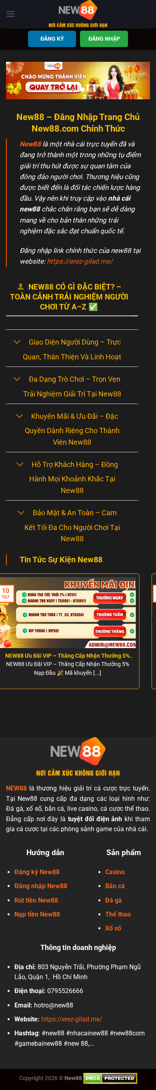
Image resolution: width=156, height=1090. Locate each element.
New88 (30, 144)
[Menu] (11, 14)
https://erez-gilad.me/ (80, 261)
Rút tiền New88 (36, 900)
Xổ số (113, 928)
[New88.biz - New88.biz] (78, 14)
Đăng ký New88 (37, 872)
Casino (115, 872)
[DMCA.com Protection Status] (110, 1078)
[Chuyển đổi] (17, 342)
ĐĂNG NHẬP (104, 38)
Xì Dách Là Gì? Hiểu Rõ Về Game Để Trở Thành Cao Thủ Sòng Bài (91, 656)
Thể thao (118, 914)
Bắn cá (115, 886)
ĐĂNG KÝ (52, 38)
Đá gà (113, 900)
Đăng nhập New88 (40, 886)
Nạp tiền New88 (37, 914)
